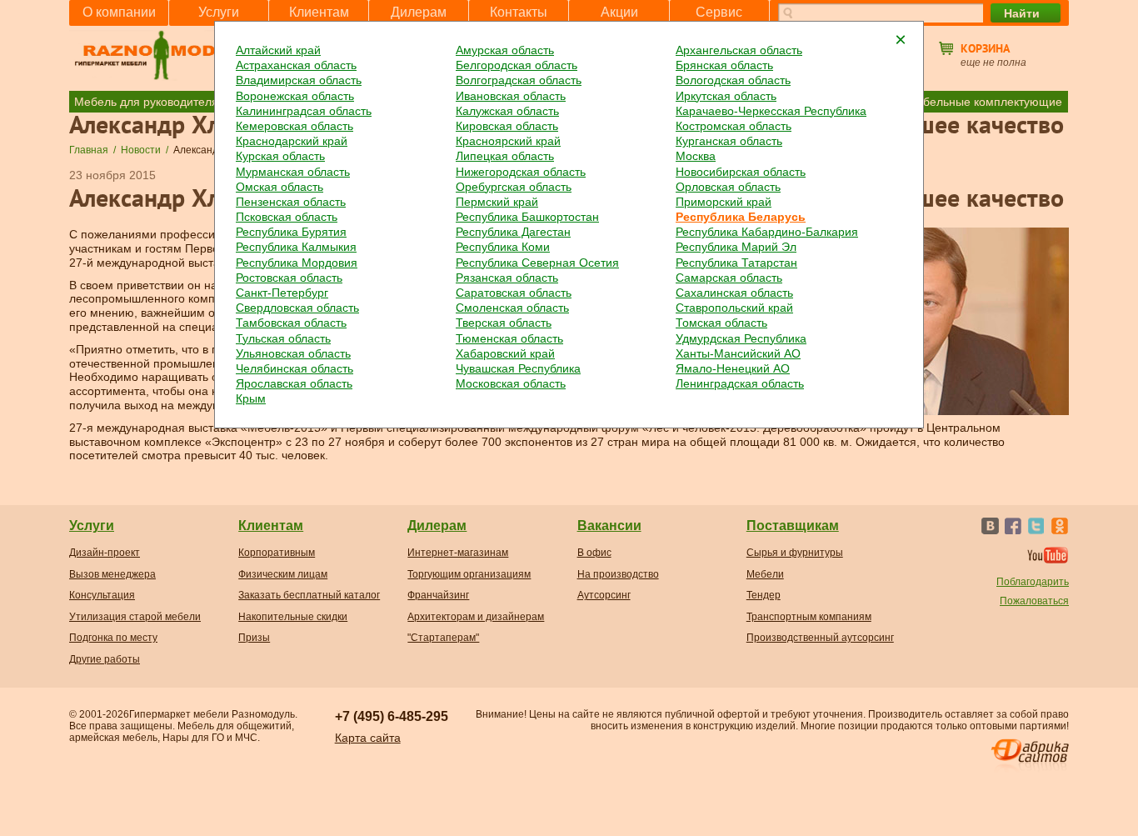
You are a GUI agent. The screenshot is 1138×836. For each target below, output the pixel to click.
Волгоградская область (518, 80)
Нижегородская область (521, 171)
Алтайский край (278, 50)
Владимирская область (299, 80)
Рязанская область (507, 277)
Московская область (511, 383)
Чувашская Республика (518, 368)
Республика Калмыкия (296, 246)
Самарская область (729, 277)
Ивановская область (511, 96)
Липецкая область (505, 156)
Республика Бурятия (291, 231)
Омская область (279, 186)
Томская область (721, 322)
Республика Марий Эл (736, 246)
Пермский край (497, 201)
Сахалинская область (734, 292)
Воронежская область (295, 96)
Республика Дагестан (513, 231)
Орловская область (728, 186)
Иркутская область (726, 96)
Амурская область (505, 50)
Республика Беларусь (741, 216)
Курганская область (729, 141)
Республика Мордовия (296, 262)
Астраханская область (296, 65)
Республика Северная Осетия (537, 262)
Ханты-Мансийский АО (738, 353)
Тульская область (283, 338)
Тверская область (504, 322)
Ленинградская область (740, 383)
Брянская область (724, 65)
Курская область (280, 156)
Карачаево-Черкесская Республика (771, 111)
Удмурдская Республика (741, 338)
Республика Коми (503, 246)
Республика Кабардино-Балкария (767, 231)
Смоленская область (512, 307)
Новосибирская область (741, 171)
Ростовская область (289, 277)
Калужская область (507, 111)
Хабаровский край (505, 353)
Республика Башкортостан (527, 216)
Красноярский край (508, 141)
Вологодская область (733, 80)
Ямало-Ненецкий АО (733, 368)
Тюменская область (509, 338)
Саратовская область (513, 292)
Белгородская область (516, 65)
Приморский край (723, 201)
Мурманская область (293, 171)
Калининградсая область (304, 111)
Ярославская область (294, 383)
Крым (251, 398)
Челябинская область (294, 368)
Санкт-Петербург (282, 292)
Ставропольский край (734, 307)
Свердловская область (297, 307)
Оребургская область (513, 186)
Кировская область (507, 126)
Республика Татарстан (736, 262)
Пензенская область (291, 201)
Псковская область (286, 216)
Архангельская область (739, 50)
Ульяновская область (293, 353)
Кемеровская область (294, 126)
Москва (696, 156)
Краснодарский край (291, 141)
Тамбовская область (291, 322)
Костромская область (733, 126)
